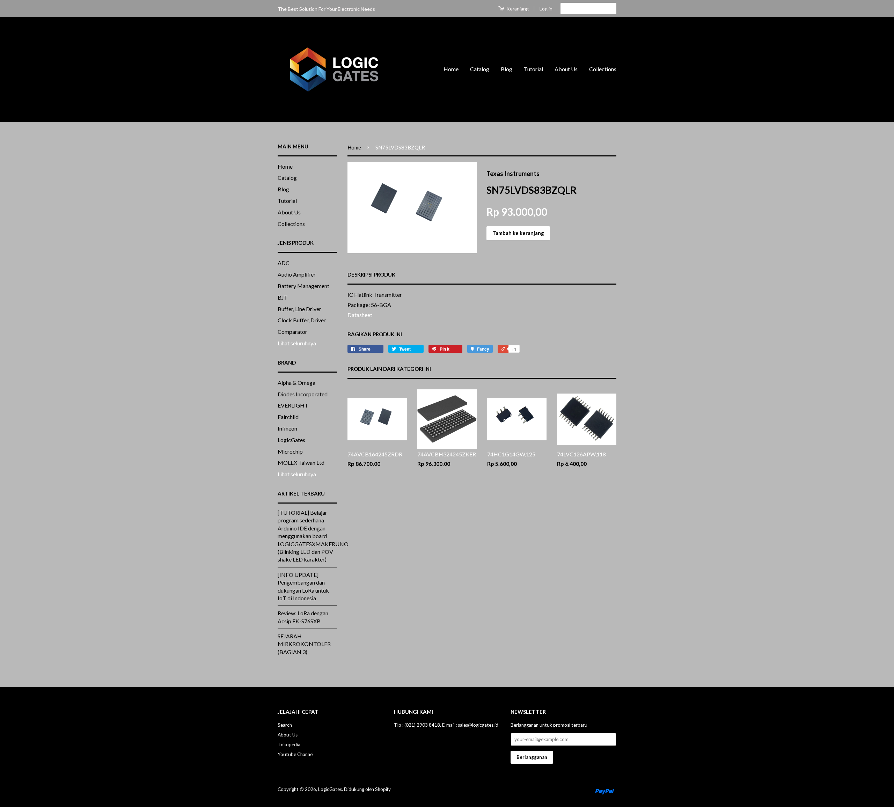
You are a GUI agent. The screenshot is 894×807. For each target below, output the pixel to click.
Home (451, 69)
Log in (546, 9)
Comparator (292, 331)
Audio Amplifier (297, 274)
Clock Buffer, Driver (302, 320)
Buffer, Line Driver (299, 309)
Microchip (290, 451)
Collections (602, 69)
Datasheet (360, 314)
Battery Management (303, 286)
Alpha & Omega (296, 382)
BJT (283, 297)
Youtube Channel (296, 754)
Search (285, 725)
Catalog (479, 69)
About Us (566, 69)
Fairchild (288, 416)
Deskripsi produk (371, 274)
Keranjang (517, 9)
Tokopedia (289, 744)
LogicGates (291, 439)
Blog (506, 69)
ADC (284, 262)
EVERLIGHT (293, 405)
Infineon (287, 428)
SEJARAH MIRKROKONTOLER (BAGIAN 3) (304, 644)
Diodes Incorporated (303, 394)
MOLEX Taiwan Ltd (301, 462)
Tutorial (533, 69)
